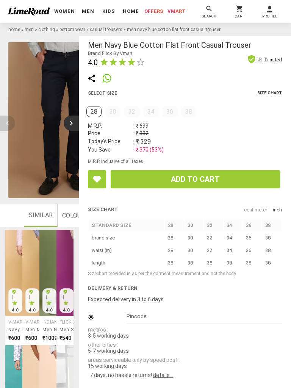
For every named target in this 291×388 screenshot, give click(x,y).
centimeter (255, 210)
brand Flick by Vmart (110, 53)
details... (163, 375)
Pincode (137, 316)
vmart (176, 11)
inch (277, 210)
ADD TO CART (195, 179)
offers (153, 11)
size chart (269, 93)
